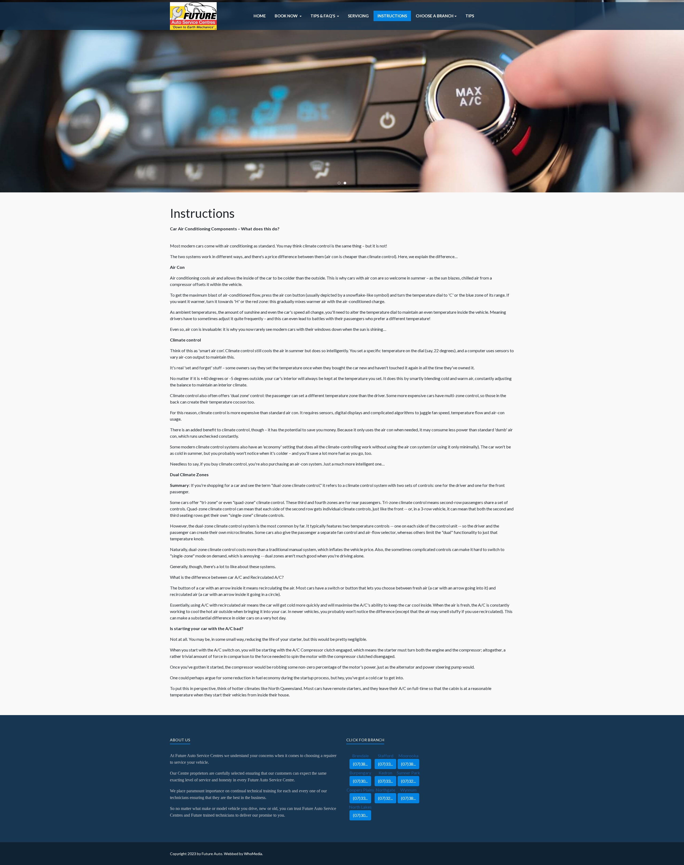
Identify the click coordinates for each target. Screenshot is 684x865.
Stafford (385, 755)
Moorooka (408, 755)
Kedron (385, 772)
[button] (288, 16)
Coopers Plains (360, 789)
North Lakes (360, 806)
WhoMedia (253, 853)
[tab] (339, 183)
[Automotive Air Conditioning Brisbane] (193, 15)
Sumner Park (408, 772)
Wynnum (408, 789)
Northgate (385, 789)
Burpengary (360, 772)
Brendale (360, 755)
